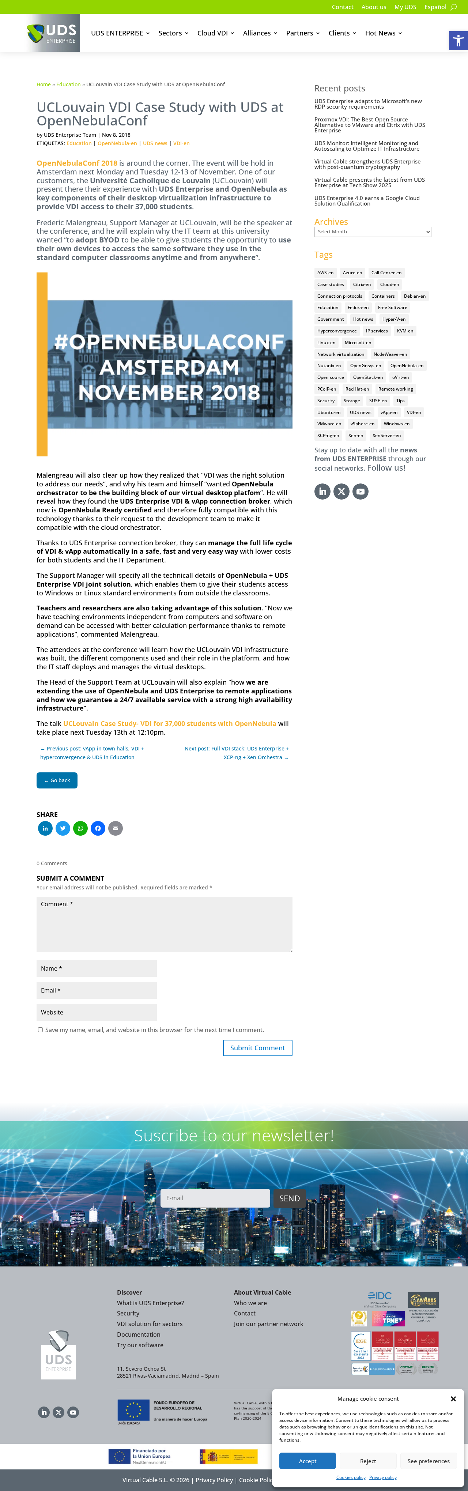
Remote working (395, 389)
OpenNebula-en (117, 143)
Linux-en (326, 342)
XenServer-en (387, 435)
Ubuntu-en (329, 412)
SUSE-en (378, 401)
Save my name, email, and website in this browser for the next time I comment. (154, 1030)
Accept (308, 1461)
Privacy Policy (214, 1480)
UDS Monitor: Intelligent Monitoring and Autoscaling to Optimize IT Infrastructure (367, 145)
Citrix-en (362, 284)
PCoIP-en (326, 389)
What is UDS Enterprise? (150, 1303)
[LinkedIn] (45, 829)
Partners (299, 33)
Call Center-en (386, 273)
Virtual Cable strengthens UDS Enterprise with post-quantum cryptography (367, 164)
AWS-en (325, 273)
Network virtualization (341, 354)
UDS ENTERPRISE (117, 33)
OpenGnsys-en (365, 365)
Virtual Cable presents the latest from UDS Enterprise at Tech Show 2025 (369, 182)
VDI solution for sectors (150, 1324)
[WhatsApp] (80, 829)
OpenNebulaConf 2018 (77, 163)
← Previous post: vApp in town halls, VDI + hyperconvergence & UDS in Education (92, 753)
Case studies (330, 284)
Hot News (380, 33)
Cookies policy (351, 1477)
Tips (400, 401)
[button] (458, 40)
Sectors (170, 33)
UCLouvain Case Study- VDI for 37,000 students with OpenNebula (169, 723)
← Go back (57, 780)
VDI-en (181, 143)
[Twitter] (63, 829)
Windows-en (397, 424)
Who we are (250, 1303)
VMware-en (329, 424)
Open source (330, 377)
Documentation (139, 1334)
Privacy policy (383, 1477)
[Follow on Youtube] (360, 491)
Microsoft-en (358, 342)
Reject (368, 1461)
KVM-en (405, 331)
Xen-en (355, 435)
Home (44, 84)
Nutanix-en (329, 365)
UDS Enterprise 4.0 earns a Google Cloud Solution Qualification (367, 200)
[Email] (115, 829)
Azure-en (352, 273)
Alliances (257, 33)
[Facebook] (98, 829)
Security (326, 401)
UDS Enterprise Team (70, 134)
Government (330, 319)
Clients (339, 33)
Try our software (140, 1345)
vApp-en (389, 412)
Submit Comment (257, 1047)
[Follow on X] (341, 491)
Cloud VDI (212, 33)
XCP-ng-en (328, 435)
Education (68, 84)
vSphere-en (363, 424)
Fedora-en (358, 307)
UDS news (155, 143)
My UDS (405, 7)
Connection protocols (339, 296)
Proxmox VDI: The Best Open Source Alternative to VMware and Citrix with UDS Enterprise (369, 125)
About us (374, 7)
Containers (383, 296)
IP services (377, 331)
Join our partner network (268, 1324)
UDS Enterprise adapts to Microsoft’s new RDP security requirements (368, 103)
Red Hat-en (357, 389)
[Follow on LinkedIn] (322, 491)
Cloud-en (389, 284)
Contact (343, 7)
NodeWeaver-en (390, 354)
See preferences (429, 1461)
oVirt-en (400, 377)
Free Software (392, 307)
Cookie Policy (257, 1480)
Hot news (363, 319)
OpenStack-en (368, 377)
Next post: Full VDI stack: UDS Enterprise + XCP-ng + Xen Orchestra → (237, 753)
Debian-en (415, 296)
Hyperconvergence (337, 331)
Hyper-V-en (394, 319)
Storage (352, 401)
